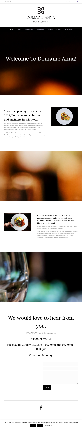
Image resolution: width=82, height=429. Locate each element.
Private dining (29, 29)
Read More (48, 425)
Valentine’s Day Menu (54, 29)
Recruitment (68, 29)
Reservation (40, 29)
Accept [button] (33, 426)
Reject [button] (40, 426)
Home (12, 29)
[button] (47, 387)
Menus (19, 29)
